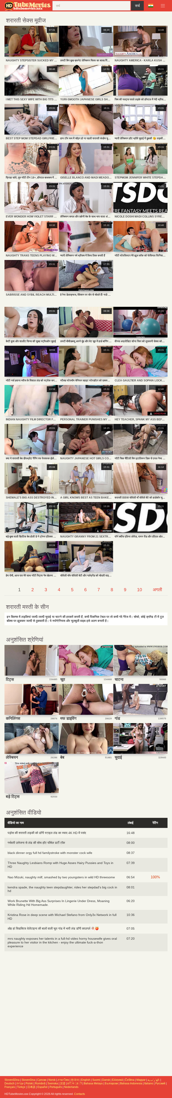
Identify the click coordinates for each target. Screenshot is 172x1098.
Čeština (129, 1079)
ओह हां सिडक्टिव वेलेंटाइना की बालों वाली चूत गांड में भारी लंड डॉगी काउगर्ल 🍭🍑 (53, 928)
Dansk (106, 1079)
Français (9, 1087)
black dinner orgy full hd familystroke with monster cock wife (50, 853)
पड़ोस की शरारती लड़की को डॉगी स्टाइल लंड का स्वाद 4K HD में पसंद (47, 833)
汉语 (62, 1083)
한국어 (75, 1079)
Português (55, 1087)
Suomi (96, 1079)
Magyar (141, 1079)
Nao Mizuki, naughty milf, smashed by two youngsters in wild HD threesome (61, 877)
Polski (29, 1083)
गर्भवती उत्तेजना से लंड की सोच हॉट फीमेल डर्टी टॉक (36, 842)
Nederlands (71, 1087)
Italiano (148, 1083)
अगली (157, 589)
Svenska (52, 1083)
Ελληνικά (117, 1079)
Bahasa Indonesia (131, 1083)
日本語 (31, 1087)
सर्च (137, 6)
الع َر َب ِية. (154, 1079)
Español (42, 1087)
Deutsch (9, 1083)
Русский (160, 1083)
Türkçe (21, 1087)
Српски (41, 1079)
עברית (20, 1083)
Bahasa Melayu (93, 1083)
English (85, 1079)
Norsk (52, 1079)
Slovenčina (28, 1079)
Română (40, 1083)
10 (139, 589)
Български (111, 1083)
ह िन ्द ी (74, 1083)
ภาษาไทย (63, 1079)
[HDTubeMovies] (28, 6)
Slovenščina (11, 1079)
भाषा (152, 6)
